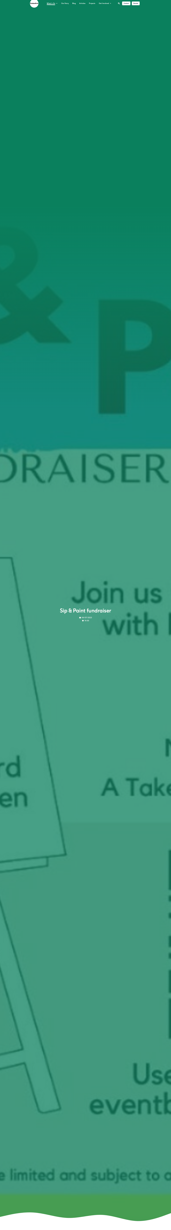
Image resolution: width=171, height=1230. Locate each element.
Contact (126, 3)
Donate (135, 3)
